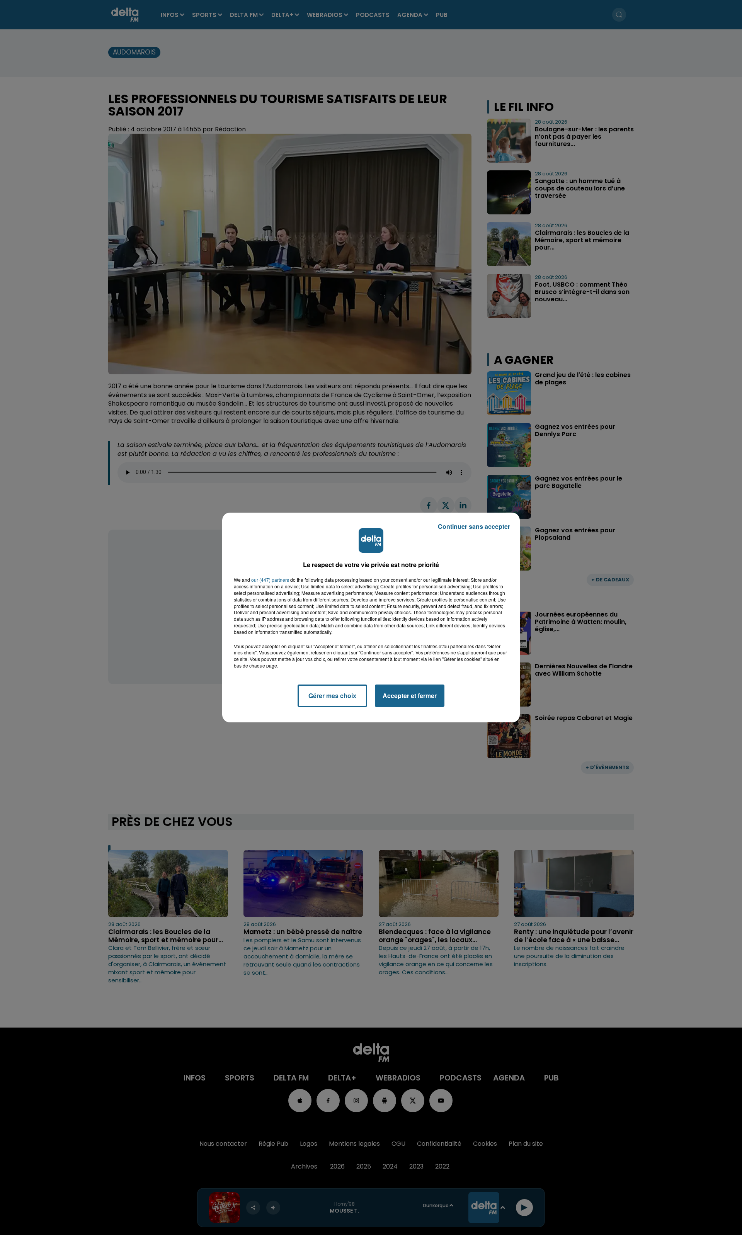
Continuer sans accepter (474, 526)
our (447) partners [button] (270, 580)
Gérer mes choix (332, 695)
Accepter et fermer (410, 695)
